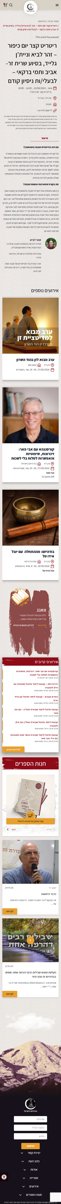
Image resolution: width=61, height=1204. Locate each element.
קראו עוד (42, 625)
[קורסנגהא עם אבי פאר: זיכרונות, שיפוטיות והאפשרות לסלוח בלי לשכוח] (30, 415)
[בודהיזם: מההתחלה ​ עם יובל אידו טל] (30, 518)
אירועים (42, 21)
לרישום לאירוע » (44, 110)
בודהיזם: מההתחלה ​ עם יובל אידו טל (33, 554)
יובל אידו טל (48, 570)
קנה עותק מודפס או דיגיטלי (30, 821)
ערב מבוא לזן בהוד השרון (35, 359)
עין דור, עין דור (44, 98)
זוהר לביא (35, 240)
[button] (4, 1177)
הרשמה (30, 1146)
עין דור (46, 365)
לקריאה (9, 911)
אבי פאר (50, 472)
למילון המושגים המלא (23, 625)
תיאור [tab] (44, 138)
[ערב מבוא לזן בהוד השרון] (30, 326)
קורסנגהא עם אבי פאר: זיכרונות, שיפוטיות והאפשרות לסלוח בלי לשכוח (32, 454)
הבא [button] (14, 829)
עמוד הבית (53, 21)
